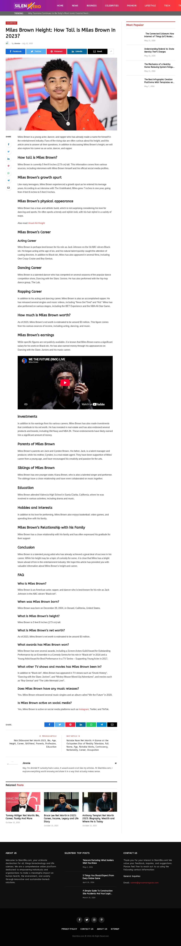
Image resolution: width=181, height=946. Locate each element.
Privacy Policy (69, 929)
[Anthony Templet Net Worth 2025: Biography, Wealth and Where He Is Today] (99, 802)
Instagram (84, 709)
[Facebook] (8, 144)
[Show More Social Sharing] (111, 51)
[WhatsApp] (8, 173)
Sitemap (115, 929)
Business (92, 5)
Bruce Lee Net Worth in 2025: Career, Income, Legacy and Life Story (61, 818)
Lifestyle (150, 5)
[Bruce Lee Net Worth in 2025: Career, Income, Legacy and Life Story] (61, 802)
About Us (102, 929)
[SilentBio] (27, 5)
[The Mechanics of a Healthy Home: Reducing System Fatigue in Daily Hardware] (134, 68)
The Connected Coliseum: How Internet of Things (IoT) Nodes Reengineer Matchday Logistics (159, 35)
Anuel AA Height (36, 223)
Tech (167, 5)
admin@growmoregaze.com (144, 882)
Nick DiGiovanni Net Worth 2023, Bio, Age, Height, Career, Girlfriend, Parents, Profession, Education (32, 743)
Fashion (131, 5)
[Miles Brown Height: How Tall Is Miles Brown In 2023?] (61, 94)
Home (60, 5)
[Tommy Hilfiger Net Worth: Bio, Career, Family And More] (23, 802)
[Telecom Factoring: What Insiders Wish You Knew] (72, 864)
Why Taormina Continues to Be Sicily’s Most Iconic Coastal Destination (60, 13)
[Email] (8, 187)
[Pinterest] (8, 166)
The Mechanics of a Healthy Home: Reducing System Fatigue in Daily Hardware (159, 66)
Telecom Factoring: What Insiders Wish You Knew (98, 861)
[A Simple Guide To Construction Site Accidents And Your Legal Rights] (72, 894)
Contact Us (86, 929)
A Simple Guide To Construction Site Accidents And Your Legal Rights (98, 892)
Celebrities (111, 5)
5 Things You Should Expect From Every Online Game (98, 877)
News (75, 5)
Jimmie (17, 44)
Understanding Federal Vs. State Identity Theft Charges (159, 50)
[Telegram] (8, 180)
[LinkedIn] (8, 159)
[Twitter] (8, 151)
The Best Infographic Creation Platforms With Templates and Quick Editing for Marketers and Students (159, 81)
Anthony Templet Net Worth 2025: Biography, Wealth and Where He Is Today (98, 818)
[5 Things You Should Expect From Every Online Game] (72, 879)
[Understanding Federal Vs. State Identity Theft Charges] (134, 52)
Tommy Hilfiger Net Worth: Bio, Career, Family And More (23, 817)
